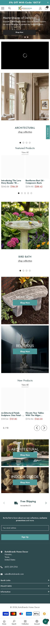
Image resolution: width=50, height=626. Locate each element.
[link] (25, 96)
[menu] (2, 8)
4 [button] (29, 142)
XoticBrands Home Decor (29, 607)
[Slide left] (37, 428)
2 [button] (25, 37)
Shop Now (19, 34)
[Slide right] (44, 428)
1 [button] (22, 37)
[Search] (9, 8)
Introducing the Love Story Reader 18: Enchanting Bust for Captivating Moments (11, 181)
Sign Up (25, 537)
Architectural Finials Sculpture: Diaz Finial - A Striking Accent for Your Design (12, 414)
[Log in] (40, 8)
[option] (25, 25)
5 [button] (31, 193)
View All (25, 152)
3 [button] (27, 37)
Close (48, 3)
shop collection (25, 132)
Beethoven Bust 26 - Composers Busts (35, 181)
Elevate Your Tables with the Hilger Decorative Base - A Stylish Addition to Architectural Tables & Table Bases (36, 414)
